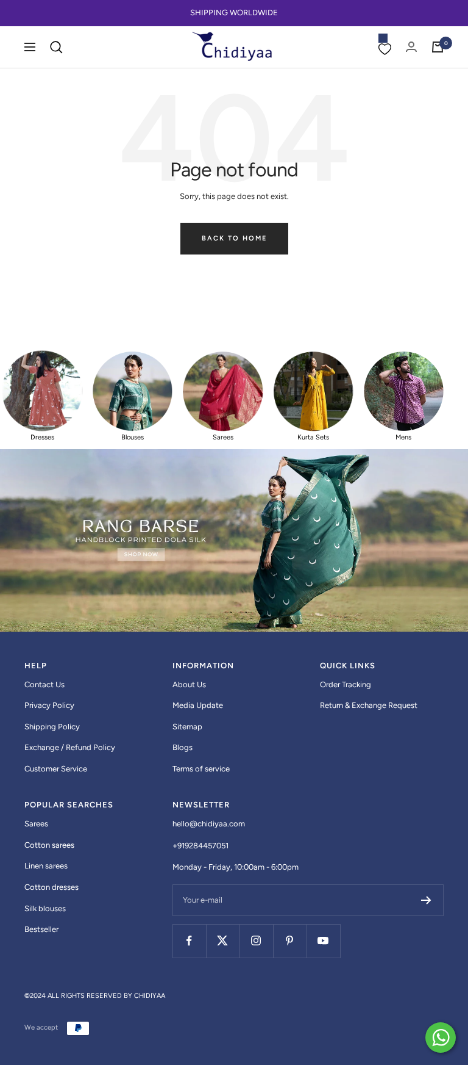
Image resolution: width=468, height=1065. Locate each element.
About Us (189, 684)
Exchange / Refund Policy (69, 747)
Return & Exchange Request (368, 705)
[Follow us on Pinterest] (290, 941)
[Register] (426, 900)
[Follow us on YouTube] (323, 941)
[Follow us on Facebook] (189, 941)
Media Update (197, 705)
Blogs (182, 747)
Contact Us (44, 684)
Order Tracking (345, 684)
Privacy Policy (49, 705)
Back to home (234, 238)
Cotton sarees (49, 845)
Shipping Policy (52, 726)
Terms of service (201, 768)
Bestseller (41, 929)
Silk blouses (45, 908)
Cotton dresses (51, 887)
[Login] (411, 47)
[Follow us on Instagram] (256, 941)
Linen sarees (46, 865)
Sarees (36, 823)
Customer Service (55, 768)
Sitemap (187, 726)
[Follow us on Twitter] (222, 941)
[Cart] (437, 47)
